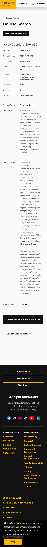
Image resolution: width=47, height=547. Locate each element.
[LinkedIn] (38, 418)
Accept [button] (12, 542)
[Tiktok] (25, 418)
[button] (22, 3)
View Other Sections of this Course (23, 319)
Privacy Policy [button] (20, 534)
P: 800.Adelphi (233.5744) (23, 410)
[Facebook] (9, 418)
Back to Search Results (18, 333)
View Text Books (27, 105)
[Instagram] (20, 418)
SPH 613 (25, 304)
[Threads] (14, 418)
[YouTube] (31, 418)
